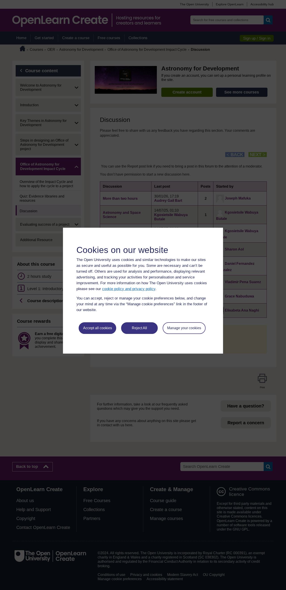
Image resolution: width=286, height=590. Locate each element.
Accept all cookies (97, 328)
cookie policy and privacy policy (128, 289)
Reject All (139, 328)
